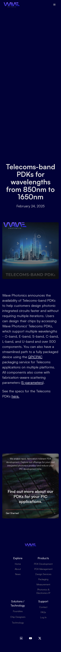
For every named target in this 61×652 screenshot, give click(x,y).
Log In (43, 617)
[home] (11, 5)
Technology (18, 622)
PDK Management (43, 569)
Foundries (18, 611)
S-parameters (32, 382)
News (18, 574)
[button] (54, 4)
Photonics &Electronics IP (43, 591)
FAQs (43, 612)
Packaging (43, 579)
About (18, 569)
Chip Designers (17, 617)
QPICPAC (35, 357)
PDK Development (43, 563)
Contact (43, 607)
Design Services (43, 574)
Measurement (43, 584)
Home (18, 563)
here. (15, 396)
